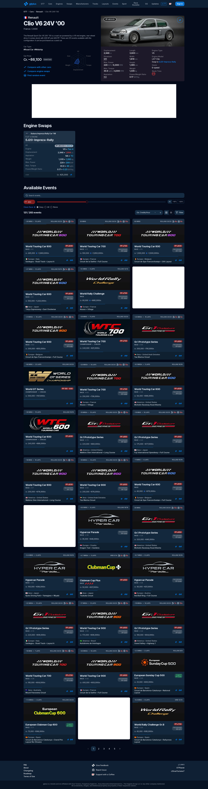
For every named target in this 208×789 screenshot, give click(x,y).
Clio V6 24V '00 (52, 12)
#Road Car (29, 49)
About (26, 768)
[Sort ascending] (160, 212)
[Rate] (180, 20)
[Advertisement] (104, 101)
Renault (39, 12)
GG (146, 4)
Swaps (69, 4)
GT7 (42, 4)
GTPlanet (180, 768)
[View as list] (171, 212)
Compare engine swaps (38, 71)
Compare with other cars (39, 67)
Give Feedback (102, 765)
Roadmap (28, 773)
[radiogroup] (47, 207)
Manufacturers (82, 4)
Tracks (95, 4)
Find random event (36, 75)
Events (115, 4)
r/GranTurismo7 (177, 771)
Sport (124, 4)
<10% (175, 202)
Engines (59, 4)
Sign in (180, 4)
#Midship (38, 49)
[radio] (38, 207)
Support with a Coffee (105, 774)
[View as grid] (166, 212)
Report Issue (101, 770)
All (170, 202)
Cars (50, 4)
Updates (155, 4)
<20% (181, 202)
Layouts (105, 4)
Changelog (28, 771)
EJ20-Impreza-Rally (167, 62)
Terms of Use (29, 776)
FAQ (25, 765)
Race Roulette (135, 4)
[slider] (87, 202)
